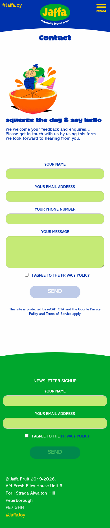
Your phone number (55, 210)
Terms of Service (58, 314)
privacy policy (75, 276)
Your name (55, 165)
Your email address (55, 187)
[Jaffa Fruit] (55, 14)
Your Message (55, 232)
